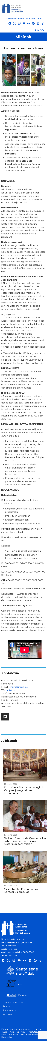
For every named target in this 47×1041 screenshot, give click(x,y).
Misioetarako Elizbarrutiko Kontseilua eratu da (21, 890)
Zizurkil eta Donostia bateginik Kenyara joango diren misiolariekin (24, 790)
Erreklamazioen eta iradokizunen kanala (24, 18)
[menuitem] (37, 29)
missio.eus (12, 690)
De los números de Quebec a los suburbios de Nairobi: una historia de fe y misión (25, 841)
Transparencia (9, 1010)
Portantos (22, 995)
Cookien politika (17, 1032)
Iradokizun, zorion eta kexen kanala (25, 1034)
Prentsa (6, 1006)
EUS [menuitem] (37, 30)
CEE (20, 984)
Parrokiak (7, 1014)
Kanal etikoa (6, 1037)
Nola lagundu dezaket (13, 1002)
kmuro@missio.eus (18, 687)
